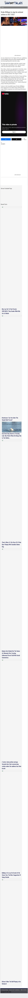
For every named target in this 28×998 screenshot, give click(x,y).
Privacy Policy (4, 989)
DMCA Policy (24, 989)
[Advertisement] (14, 40)
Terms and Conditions (14, 989)
